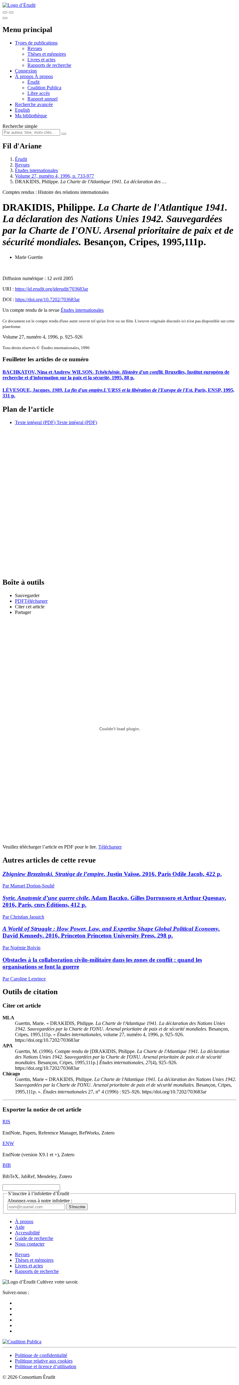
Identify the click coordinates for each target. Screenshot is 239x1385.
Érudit (33, 82)
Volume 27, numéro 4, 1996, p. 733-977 (54, 176)
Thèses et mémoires (46, 54)
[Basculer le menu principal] (4, 18)
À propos (44, 76)
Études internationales (36, 170)
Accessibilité (27, 1232)
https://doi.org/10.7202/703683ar (47, 299)
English (22, 110)
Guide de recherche (34, 1238)
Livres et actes (41, 59)
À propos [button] (25, 76)
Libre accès (38, 93)
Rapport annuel (42, 98)
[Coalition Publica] (21, 1341)
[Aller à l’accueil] (18, 5)
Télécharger (110, 846)
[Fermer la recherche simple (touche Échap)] (11, 12)
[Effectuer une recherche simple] (4, 12)
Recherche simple (19, 126)
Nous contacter (30, 1244)
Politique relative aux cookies (44, 1361)
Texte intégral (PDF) (35, 422)
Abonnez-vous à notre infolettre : (39, 1200)
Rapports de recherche (49, 65)
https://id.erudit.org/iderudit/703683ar (51, 289)
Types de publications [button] (36, 42)
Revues (34, 48)
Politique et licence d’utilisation (45, 1366)
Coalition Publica (44, 87)
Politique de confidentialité (41, 1355)
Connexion (26, 70)
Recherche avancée (34, 104)
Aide (20, 1227)
